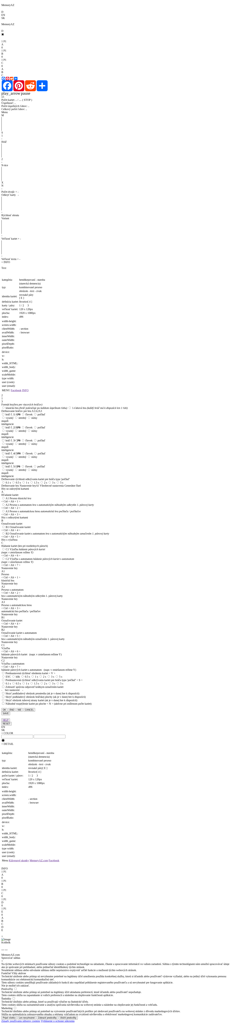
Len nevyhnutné (27, 1017)
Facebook (16, 390)
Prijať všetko (9, 1017)
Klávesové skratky (19, 860)
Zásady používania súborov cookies (20, 1021)
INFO (25, 390)
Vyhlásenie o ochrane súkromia (58, 1021)
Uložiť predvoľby (68, 1017)
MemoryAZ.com (39, 860)
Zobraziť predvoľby (47, 1017)
